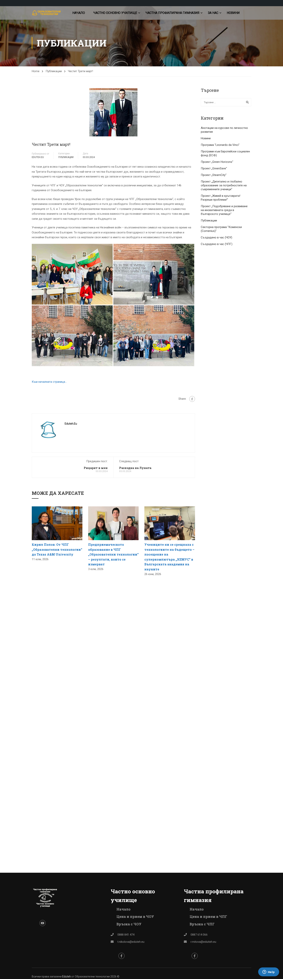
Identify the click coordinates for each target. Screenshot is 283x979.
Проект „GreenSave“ (214, 168)
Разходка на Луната (135, 468)
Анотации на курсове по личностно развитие (224, 129)
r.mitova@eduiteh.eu (203, 942)
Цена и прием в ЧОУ (135, 916)
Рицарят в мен (96, 468)
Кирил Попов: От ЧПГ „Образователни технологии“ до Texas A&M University (57, 549)
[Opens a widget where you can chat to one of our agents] (268, 972)
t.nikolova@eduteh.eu (130, 942)
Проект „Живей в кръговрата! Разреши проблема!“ (220, 197)
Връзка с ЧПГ (202, 924)
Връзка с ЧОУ (129, 924)
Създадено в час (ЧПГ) (216, 244)
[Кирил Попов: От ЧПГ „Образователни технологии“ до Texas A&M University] (57, 523)
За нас (213, 13)
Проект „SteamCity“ (213, 175)
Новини (233, 13)
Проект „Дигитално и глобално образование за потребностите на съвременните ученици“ (224, 185)
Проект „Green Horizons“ (217, 162)
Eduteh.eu (38, 157)
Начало (78, 13)
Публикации (54, 71)
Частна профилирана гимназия (172, 13)
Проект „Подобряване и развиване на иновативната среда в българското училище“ (224, 210)
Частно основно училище (115, 13)
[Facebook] (192, 399)
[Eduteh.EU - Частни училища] (46, 13)
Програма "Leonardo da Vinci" (220, 145)
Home (35, 71)
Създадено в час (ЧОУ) (216, 237)
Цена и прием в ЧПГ (208, 916)
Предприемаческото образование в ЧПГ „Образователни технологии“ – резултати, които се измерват (113, 554)
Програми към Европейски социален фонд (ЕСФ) (225, 153)
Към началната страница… (49, 381)
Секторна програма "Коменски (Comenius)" (221, 229)
